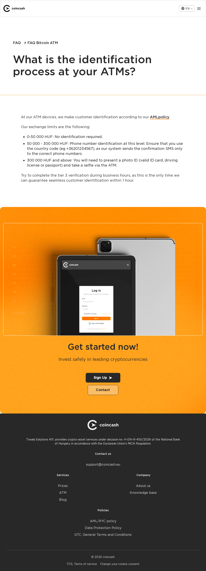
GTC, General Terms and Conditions (103, 535)
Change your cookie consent (119, 564)
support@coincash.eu (103, 464)
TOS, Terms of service (82, 564)
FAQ (17, 43)
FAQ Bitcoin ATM (42, 43)
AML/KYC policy (103, 521)
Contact (103, 390)
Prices (63, 486)
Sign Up (100, 378)
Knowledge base (143, 493)
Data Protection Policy (103, 528)
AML (154, 117)
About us (143, 486)
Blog (63, 500)
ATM (63, 493)
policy (163, 117)
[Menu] (199, 8)
